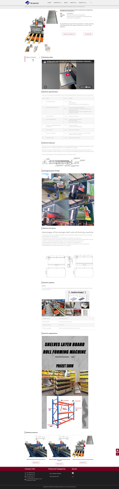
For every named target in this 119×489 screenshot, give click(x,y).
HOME (49, 2)
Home (26, 6)
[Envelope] (117, 450)
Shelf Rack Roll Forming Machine (74, 16)
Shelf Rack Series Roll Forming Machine (36, 6)
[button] (57, 12)
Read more (36, 462)
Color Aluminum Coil (54, 476)
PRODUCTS (57, 2)
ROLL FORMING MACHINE (55, 473)
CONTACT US (82, 2)
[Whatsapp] (117, 454)
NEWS (66, 2)
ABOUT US (73, 2)
